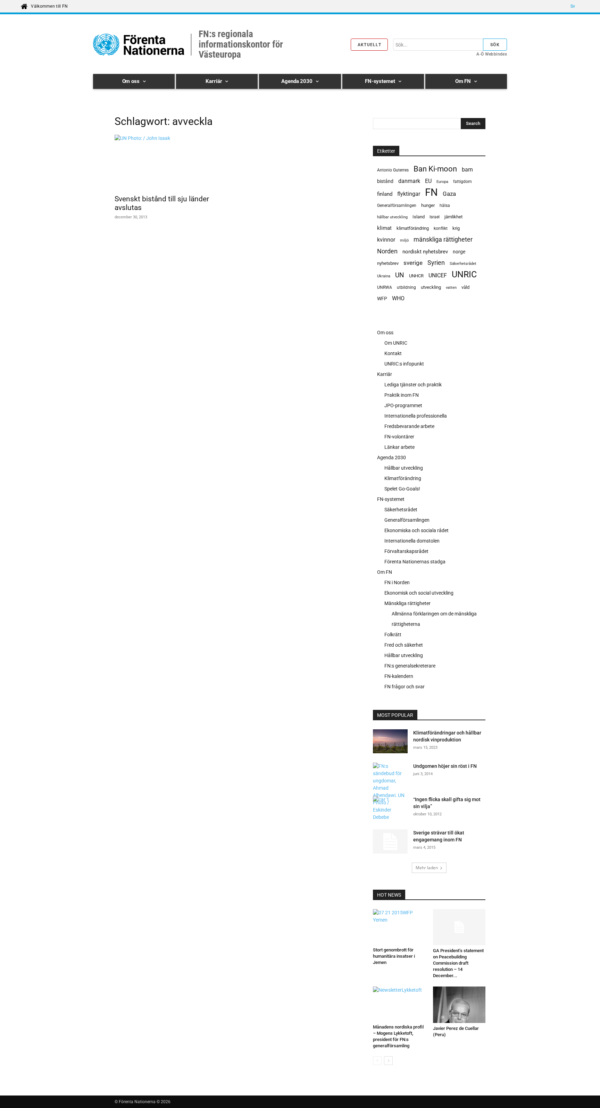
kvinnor (386, 239)
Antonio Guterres (393, 170)
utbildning (406, 287)
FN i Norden (397, 582)
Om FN (384, 572)
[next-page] (388, 1060)
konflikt (441, 228)
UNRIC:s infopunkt (404, 364)
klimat (384, 228)
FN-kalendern (398, 676)
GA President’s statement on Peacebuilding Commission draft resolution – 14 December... (458, 963)
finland (384, 194)
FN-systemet (391, 499)
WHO (398, 298)
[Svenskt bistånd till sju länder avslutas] (171, 162)
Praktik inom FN (401, 395)
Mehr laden (427, 868)
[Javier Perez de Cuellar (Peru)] (459, 1005)
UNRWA (384, 287)
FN (431, 192)
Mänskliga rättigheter (407, 603)
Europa (442, 181)
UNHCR (416, 275)
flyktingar (408, 194)
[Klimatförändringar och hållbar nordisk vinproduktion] (390, 742)
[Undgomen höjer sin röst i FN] (390, 792)
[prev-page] (377, 1060)
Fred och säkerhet (403, 645)
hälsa (445, 205)
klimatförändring (413, 228)
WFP (382, 298)
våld (465, 287)
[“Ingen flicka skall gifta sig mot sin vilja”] (390, 808)
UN (399, 275)
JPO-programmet (403, 405)
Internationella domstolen (412, 541)
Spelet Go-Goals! (402, 489)
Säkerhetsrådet (463, 263)
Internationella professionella (415, 416)
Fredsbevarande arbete (409, 426)
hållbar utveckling (392, 217)
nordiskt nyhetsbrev (425, 252)
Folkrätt (392, 634)
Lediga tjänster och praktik (413, 384)
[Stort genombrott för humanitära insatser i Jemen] (399, 926)
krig (456, 228)
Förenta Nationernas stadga (414, 561)
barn (467, 169)
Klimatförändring (402, 478)
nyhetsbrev (388, 263)
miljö (404, 240)
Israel (435, 217)
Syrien (436, 262)
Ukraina (383, 276)
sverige (413, 262)
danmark (409, 181)
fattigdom (462, 181)
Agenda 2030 (391, 457)
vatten (451, 287)
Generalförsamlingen (396, 205)
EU (428, 181)
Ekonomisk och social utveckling (418, 593)
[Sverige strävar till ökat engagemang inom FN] (390, 841)
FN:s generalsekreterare (409, 666)
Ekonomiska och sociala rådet (416, 530)
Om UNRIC (395, 343)
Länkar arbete (399, 447)
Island (418, 216)
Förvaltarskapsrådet (406, 551)
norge (459, 251)
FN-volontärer (399, 436)
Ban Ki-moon (435, 169)
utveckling (431, 287)
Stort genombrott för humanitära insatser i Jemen (394, 956)
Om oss (385, 332)
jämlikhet (453, 216)
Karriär (384, 374)
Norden (387, 251)
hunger (428, 205)
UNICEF (437, 275)
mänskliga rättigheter (443, 239)
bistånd (385, 181)
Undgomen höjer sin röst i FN (445, 766)
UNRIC (464, 274)
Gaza (449, 193)
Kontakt (393, 353)
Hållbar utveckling (403, 468)
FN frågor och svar (404, 686)
